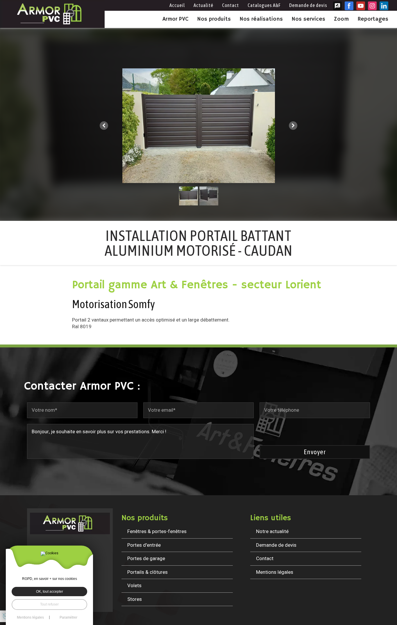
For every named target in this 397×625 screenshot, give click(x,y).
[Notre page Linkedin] (384, 5)
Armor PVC (175, 19)
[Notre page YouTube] (360, 5)
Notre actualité (272, 531)
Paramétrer (68, 617)
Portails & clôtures (147, 572)
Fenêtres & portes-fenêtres (157, 531)
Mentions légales (274, 572)
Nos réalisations (261, 19)
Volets (134, 585)
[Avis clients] (337, 5)
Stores (134, 599)
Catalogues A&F (264, 5)
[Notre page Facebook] (349, 5)
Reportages (372, 19)
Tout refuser (49, 604)
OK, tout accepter (49, 592)
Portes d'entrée (144, 545)
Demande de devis (308, 5)
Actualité (203, 5)
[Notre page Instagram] (372, 5)
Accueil (177, 5)
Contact (230, 5)
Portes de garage (146, 558)
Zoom (341, 19)
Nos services (308, 19)
